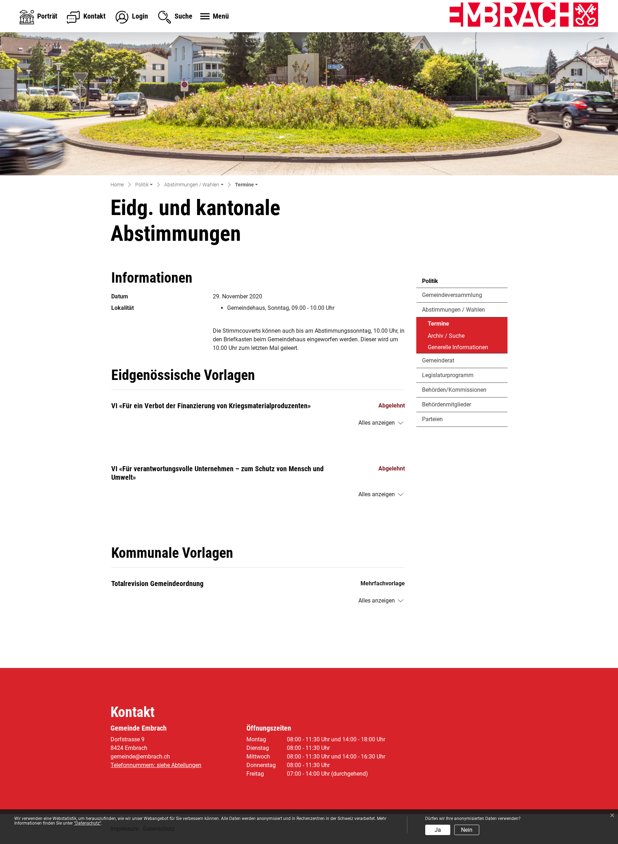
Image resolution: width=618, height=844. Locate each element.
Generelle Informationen (458, 347)
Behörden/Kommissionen (454, 389)
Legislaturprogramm (448, 375)
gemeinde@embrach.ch (140, 756)
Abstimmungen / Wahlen (453, 309)
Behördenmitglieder (446, 404)
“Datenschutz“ (87, 823)
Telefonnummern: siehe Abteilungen (156, 765)
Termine (447, 325)
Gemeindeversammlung (452, 295)
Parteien (432, 419)
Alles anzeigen (376, 422)
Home (117, 184)
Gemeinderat (438, 360)
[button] (144, 185)
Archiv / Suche (446, 335)
